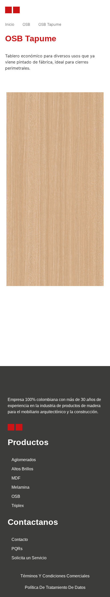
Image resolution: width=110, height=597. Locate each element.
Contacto (20, 539)
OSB (26, 24)
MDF (16, 478)
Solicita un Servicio (29, 558)
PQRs (17, 549)
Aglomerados (24, 460)
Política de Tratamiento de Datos (55, 587)
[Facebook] (8, 10)
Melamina (20, 487)
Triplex (18, 505)
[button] (89, 10)
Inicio (9, 24)
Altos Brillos (22, 469)
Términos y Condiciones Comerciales (55, 576)
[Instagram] (16, 10)
